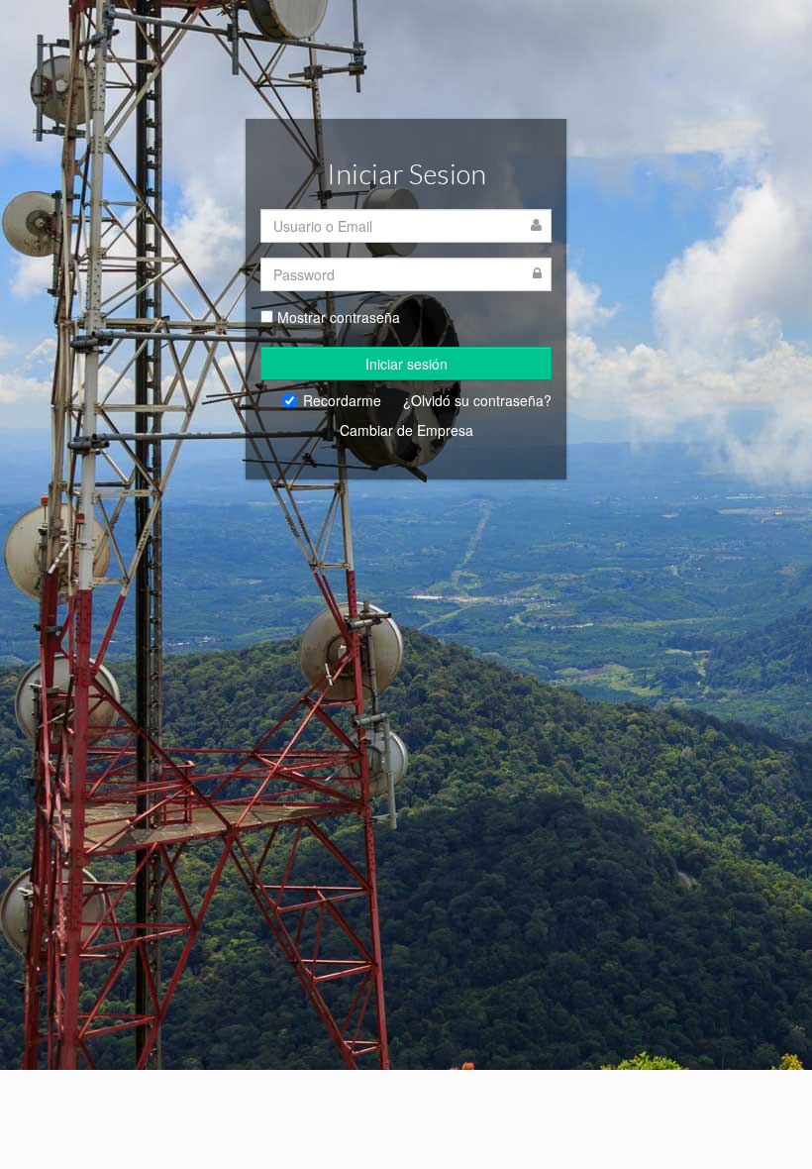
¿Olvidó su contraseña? (477, 400)
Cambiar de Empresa (406, 430)
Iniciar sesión (406, 363)
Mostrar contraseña (338, 317)
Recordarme (342, 400)
